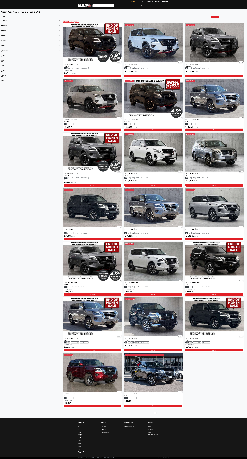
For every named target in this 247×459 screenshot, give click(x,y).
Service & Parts (154, 6)
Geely (79, 449)
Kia (79, 429)
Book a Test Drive (105, 431)
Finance (162, 6)
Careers (149, 426)
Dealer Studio (166, 457)
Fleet (148, 6)
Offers (136, 6)
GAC (79, 442)
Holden (79, 443)
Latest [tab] (215, 16)
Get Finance (92, 76)
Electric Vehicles (142, 6)
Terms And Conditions (153, 434)
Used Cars (103, 428)
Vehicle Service (127, 425)
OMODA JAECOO (82, 451)
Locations (158, 1)
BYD (79, 431)
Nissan (79, 435)
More (166, 6)
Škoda (79, 437)
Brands (131, 6)
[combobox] (103, 5)
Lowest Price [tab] (231, 16)
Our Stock (126, 6)
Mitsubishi (80, 434)
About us (150, 428)
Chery (79, 432)
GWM (79, 446)
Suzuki (79, 440)
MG (79, 448)
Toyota (79, 425)
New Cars (103, 426)
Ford (79, 426)
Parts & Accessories (129, 426)
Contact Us (150, 429)
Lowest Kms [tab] (240, 16)
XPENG (79, 452)
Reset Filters (65, 21)
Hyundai (80, 428)
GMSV (79, 445)
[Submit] (94, 5)
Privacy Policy (151, 432)
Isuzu (79, 438)
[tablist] (227, 17)
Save (118, 62)
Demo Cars (103, 429)
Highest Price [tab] (223, 16)
